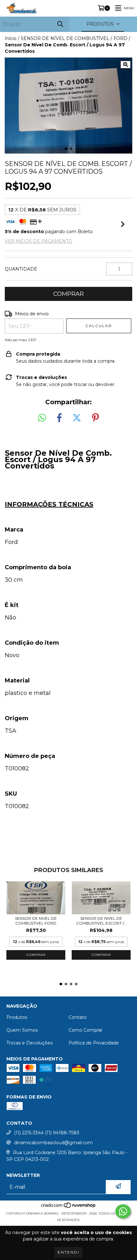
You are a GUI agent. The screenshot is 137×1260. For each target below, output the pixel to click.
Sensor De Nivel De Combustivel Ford (36, 920)
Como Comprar (85, 1030)
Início (11, 38)
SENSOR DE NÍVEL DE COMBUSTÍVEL (65, 38)
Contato (77, 1017)
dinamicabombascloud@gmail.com (53, 1143)
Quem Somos (22, 1030)
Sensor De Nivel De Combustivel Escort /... (101, 920)
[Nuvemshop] (69, 1207)
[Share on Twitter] (77, 418)
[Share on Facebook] (59, 418)
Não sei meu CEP (20, 339)
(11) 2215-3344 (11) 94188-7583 (46, 1133)
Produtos (16, 1017)
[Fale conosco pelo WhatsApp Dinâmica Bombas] (123, 1211)
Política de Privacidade (93, 1043)
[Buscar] (60, 24)
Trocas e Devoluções (29, 1043)
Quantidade (21, 269)
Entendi (68, 1252)
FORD (120, 38)
